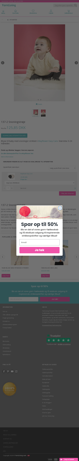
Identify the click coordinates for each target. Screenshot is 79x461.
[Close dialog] (60, 208)
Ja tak (39, 250)
